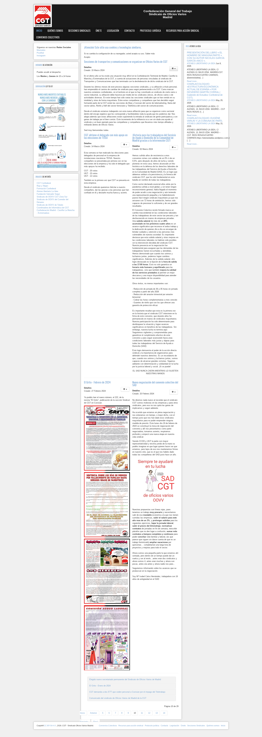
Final (95, 721)
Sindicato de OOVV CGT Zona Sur (52, 197)
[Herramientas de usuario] (173, 68)
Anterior (93, 713)
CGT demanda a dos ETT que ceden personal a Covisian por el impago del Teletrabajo (127, 692)
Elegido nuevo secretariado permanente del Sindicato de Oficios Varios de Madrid (125, 679)
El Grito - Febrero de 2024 (97, 382)
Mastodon (41, 50)
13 (157, 713)
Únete (99, 30)
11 (142, 713)
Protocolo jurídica (150, 30)
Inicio (39, 30)
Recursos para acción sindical (182, 30)
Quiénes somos (55, 30)
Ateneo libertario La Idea (47, 191)
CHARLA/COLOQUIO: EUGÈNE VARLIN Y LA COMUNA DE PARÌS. (205, 119)
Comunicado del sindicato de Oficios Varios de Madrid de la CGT (117, 698)
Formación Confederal (46, 188)
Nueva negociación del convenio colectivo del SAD (155, 383)
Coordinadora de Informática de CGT (53, 207)
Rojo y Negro (42, 186)
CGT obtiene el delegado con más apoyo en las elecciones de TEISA (106, 136)
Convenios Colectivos (47, 37)
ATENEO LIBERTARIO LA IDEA (201, 63)
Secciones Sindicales (79, 30)
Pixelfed (40, 53)
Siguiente (84, 721)
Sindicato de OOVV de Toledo (50, 205)
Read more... (192, 81)
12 (149, 713)
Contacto (129, 30)
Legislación (113, 30)
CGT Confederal (44, 183)
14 (164, 713)
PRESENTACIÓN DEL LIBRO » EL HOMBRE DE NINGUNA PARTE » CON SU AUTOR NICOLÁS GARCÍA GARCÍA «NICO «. (205, 56)
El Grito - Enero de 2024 (100, 686)
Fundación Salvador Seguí (48, 194)
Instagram (41, 55)
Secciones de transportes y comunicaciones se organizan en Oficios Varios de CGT (126, 62)
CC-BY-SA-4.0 (50, 726)
